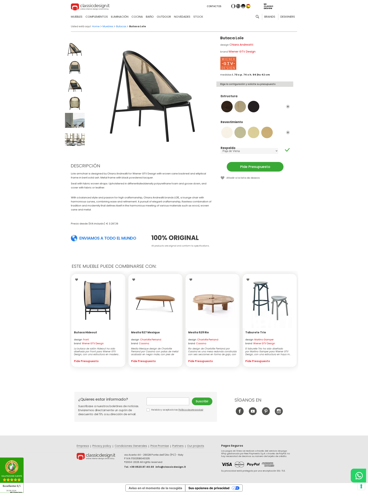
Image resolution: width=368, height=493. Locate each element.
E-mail (169, 401)
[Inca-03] (253, 132)
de (243, 6)
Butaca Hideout (85, 332)
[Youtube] (253, 414)
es (248, 6)
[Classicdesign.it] (90, 7)
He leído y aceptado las (177, 409)
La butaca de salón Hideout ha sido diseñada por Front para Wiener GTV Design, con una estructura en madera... (97, 351)
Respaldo (228, 148)
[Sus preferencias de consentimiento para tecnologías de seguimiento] (361, 486)
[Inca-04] (267, 132)
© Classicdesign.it (100, 457)
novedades (182, 17)
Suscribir (202, 401)
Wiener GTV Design (241, 51)
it (233, 6)
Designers (287, 17)
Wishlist (77, 280)
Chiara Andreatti (241, 45)
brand (89, 343)
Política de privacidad (190, 409)
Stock (198, 17)
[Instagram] (279, 414)
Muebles (76, 17)
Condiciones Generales (131, 446)
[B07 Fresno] (240, 106)
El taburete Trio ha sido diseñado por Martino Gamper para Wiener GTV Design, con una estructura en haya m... (268, 351)
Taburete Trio (255, 332)
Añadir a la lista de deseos (243, 178)
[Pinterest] (266, 414)
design (81, 339)
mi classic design (268, 6)
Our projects (195, 446)
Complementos (96, 17)
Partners (178, 446)
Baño (150, 17)
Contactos (214, 6)
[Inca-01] (227, 132)
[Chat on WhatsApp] (358, 475)
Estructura (229, 96)
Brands (269, 17)
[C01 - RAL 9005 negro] (253, 106)
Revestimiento (232, 122)
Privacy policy (101, 446)
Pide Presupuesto (255, 166)
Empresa (83, 446)
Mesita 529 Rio (198, 332)
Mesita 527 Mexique (145, 332)
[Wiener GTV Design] (228, 63)
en (238, 6)
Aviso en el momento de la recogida (155, 488)
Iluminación (119, 17)
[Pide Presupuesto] (98, 301)
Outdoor (164, 17)
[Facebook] (240, 414)
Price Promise (159, 446)
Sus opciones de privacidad (208, 488)
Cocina (137, 17)
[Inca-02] (240, 132)
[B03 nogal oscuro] (227, 106)
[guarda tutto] (288, 106)
